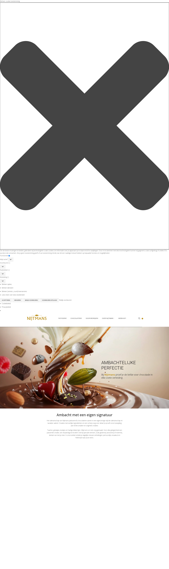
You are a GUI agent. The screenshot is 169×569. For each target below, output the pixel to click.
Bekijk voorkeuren (31, 300)
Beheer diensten (7, 288)
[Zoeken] (139, 318)
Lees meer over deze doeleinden (13, 295)
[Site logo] (37, 318)
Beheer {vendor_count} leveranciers (14, 291)
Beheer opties (7, 284)
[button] (84, 126)
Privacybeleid (6, 307)
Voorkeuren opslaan (49, 300)
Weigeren (17, 300)
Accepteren (6, 300)
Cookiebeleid (6, 303)
